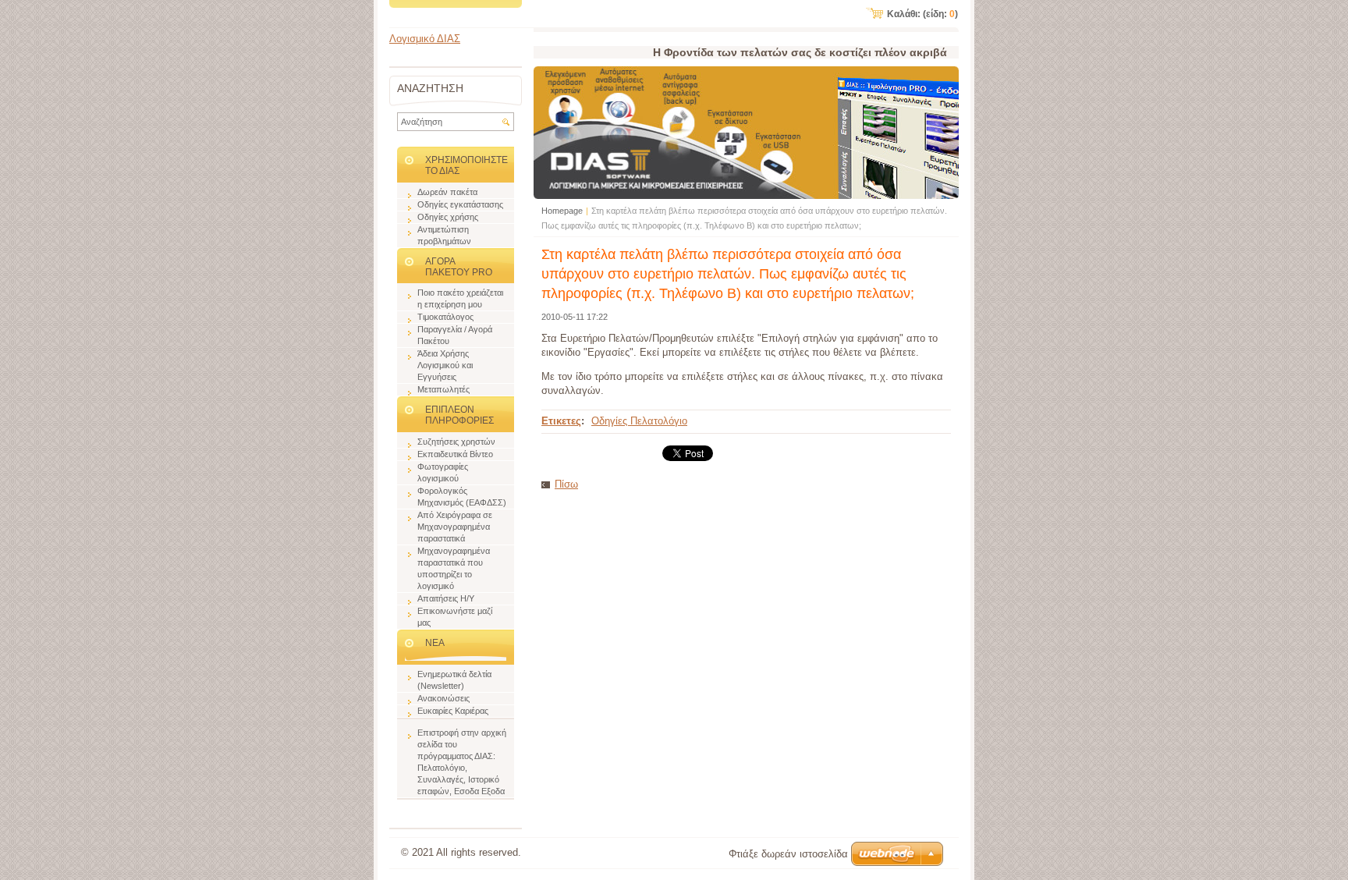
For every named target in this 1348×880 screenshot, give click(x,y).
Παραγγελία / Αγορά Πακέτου (454, 335)
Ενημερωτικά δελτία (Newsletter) (454, 679)
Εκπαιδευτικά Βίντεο (455, 454)
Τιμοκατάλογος (445, 316)
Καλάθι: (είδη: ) (922, 14)
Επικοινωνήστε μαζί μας (454, 616)
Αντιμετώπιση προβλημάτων (444, 235)
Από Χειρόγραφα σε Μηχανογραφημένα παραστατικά (454, 526)
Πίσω (566, 484)
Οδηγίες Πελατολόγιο (639, 421)
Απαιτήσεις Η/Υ (445, 598)
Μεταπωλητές (443, 389)
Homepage (562, 210)
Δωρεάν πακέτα (447, 192)
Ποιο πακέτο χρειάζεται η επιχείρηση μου (460, 298)
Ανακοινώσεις (443, 698)
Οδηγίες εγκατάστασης (460, 204)
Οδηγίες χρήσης (447, 217)
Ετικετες (561, 421)
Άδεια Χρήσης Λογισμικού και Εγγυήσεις (445, 365)
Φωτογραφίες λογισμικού (442, 472)
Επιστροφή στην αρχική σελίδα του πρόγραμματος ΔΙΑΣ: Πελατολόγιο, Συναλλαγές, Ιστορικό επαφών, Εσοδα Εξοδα (461, 762)
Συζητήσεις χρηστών (456, 441)
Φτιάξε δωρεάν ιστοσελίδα (788, 854)
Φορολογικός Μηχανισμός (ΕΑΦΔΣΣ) (461, 496)
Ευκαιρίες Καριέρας (452, 710)
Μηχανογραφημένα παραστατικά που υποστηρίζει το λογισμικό (453, 568)
